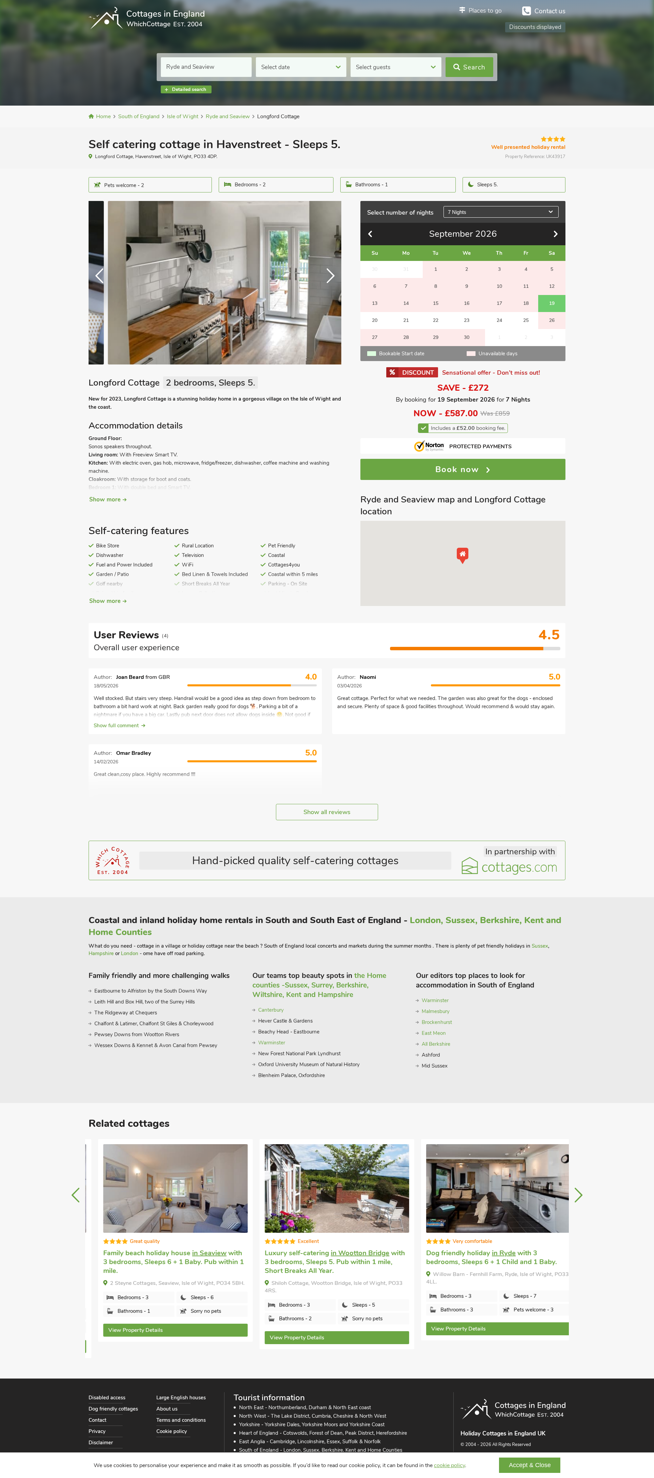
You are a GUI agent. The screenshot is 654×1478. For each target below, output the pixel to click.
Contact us (549, 11)
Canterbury (271, 1010)
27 (374, 337)
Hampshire (101, 953)
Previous (102, 282)
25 (526, 320)
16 (466, 303)
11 (526, 286)
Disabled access (107, 1397)
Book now (458, 469)
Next (327, 282)
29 (435, 337)
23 (466, 320)
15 (435, 303)
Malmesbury (436, 1011)
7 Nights (457, 212)
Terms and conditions (181, 1420)
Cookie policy (171, 1431)
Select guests (373, 67)
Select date (275, 67)
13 (374, 303)
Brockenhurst (437, 1022)
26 (552, 320)
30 (466, 337)
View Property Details (126, 1330)
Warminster (271, 1042)
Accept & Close (530, 1465)
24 (499, 320)
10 (499, 286)
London (129, 953)
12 (552, 286)
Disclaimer (101, 1442)
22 (435, 320)
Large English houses (181, 1397)
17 (499, 303)
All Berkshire (436, 1044)
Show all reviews (327, 812)
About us (166, 1408)
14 (406, 303)
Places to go (485, 10)
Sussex (540, 946)
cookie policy (449, 1465)
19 (552, 303)
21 (406, 320)
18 (526, 303)
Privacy (97, 1431)
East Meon (434, 1033)
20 (374, 320)
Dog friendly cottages (113, 1408)
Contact (97, 1420)
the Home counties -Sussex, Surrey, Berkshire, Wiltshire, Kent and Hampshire (319, 985)
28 (406, 337)
